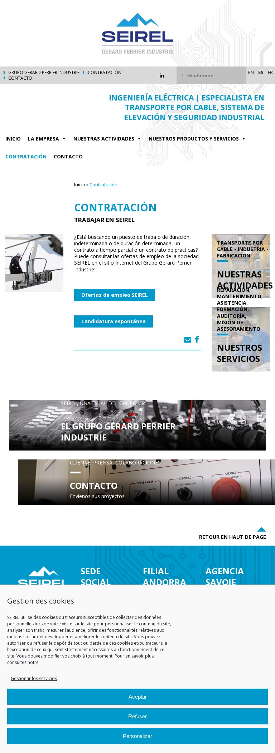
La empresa (43, 138)
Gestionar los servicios (34, 678)
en (251, 72)
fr (270, 72)
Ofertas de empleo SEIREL (114, 294)
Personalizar (137, 736)
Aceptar (138, 697)
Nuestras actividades (103, 138)
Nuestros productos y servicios (194, 138)
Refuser (137, 716)
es (261, 72)
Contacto (20, 78)
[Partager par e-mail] (187, 339)
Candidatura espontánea (113, 321)
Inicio (13, 138)
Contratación (104, 72)
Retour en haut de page (232, 536)
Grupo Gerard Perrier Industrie (43, 72)
